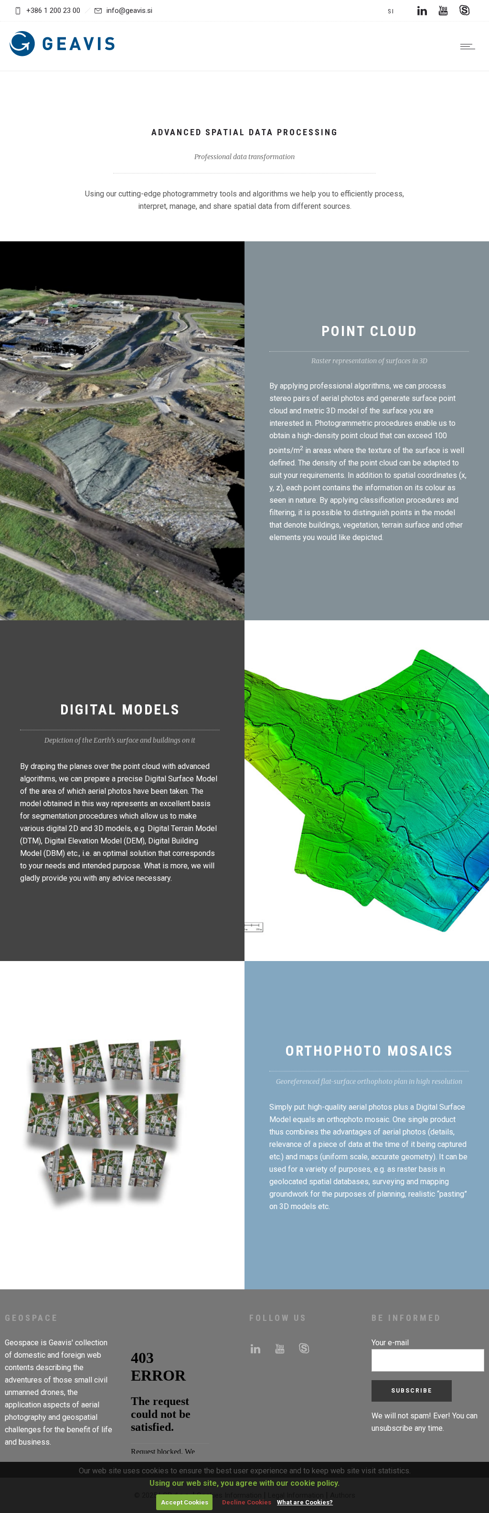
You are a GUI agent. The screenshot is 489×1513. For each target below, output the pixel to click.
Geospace (22, 1342)
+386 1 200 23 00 (53, 10)
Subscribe (411, 1390)
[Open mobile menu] (469, 46)
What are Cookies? (305, 1502)
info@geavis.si (129, 10)
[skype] (464, 10)
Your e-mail (390, 1342)
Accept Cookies (184, 1502)
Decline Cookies (246, 1502)
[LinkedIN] (422, 10)
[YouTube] (443, 10)
